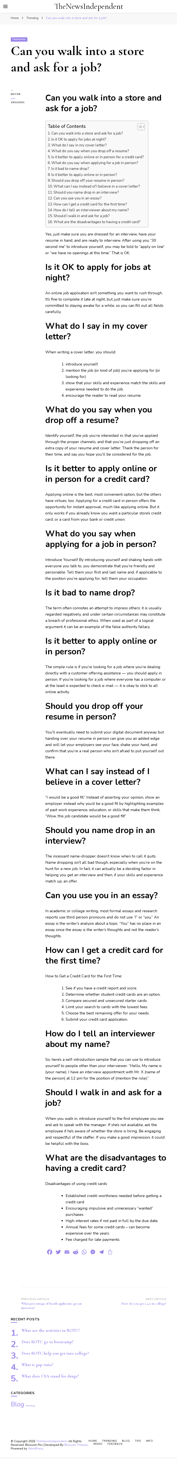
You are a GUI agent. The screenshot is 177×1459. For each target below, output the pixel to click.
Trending (19, 39)
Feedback (115, 1444)
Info (149, 1441)
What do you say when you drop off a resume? (90, 151)
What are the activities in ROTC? (51, 1330)
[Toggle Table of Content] (139, 126)
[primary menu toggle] (5, 6)
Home (92, 1441)
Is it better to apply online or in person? (84, 174)
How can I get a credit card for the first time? (90, 204)
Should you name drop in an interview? (86, 192)
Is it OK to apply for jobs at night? (78, 139)
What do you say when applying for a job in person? (94, 162)
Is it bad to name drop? (70, 168)
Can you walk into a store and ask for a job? (87, 133)
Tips (138, 1441)
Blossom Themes (76, 1445)
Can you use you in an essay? (77, 198)
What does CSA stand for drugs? (50, 1376)
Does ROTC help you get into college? (55, 1353)
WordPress (35, 1448)
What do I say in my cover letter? (79, 145)
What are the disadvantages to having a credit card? (97, 221)
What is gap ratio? (37, 1364)
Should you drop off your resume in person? (87, 180)
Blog (17, 1404)
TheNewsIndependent (88, 6)
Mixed (98, 1444)
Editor (16, 94)
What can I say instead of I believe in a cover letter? (97, 186)
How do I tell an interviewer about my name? (91, 210)
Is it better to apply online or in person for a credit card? (97, 157)
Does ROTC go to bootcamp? (47, 1342)
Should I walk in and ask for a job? (82, 215)
